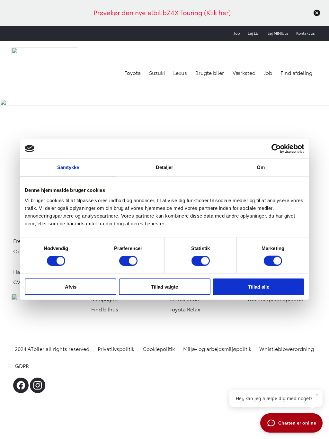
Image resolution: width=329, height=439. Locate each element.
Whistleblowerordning (286, 349)
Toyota (133, 73)
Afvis (70, 286)
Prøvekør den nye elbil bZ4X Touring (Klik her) (162, 13)
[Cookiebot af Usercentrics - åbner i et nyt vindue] (276, 149)
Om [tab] (261, 167)
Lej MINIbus (278, 33)
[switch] (128, 261)
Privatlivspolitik (116, 349)
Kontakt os (305, 33)
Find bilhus (104, 309)
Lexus (180, 73)
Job (237, 33)
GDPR (22, 366)
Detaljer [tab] (164, 167)
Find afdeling (296, 73)
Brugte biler (209, 73)
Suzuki (157, 73)
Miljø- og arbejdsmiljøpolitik (217, 349)
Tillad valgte (164, 286)
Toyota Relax (185, 309)
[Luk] (317, 12)
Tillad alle (258, 286)
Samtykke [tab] (68, 167)
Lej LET (254, 33)
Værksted (244, 73)
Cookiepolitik (159, 349)
